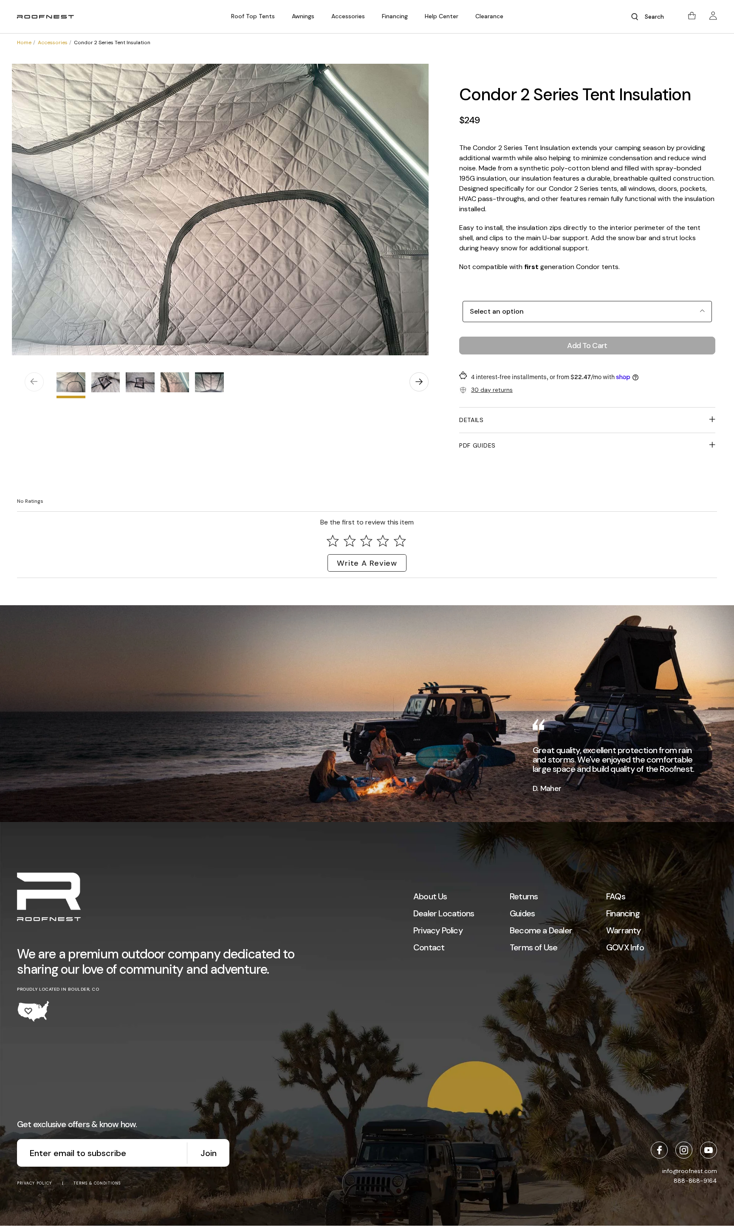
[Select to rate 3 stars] (366, 540)
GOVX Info (625, 947)
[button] (253, 16)
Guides (522, 913)
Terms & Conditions (97, 1183)
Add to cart (587, 345)
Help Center (441, 16)
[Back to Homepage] (49, 897)
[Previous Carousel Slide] (34, 381)
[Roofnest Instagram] (683, 1150)
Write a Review (367, 563)
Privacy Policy (438, 930)
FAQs (615, 896)
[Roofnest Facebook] (659, 1150)
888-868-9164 (695, 1181)
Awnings (303, 16)
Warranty (623, 930)
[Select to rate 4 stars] (383, 540)
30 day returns (492, 390)
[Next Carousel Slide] (419, 381)
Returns (524, 896)
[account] (713, 16)
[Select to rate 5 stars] (399, 540)
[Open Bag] (692, 16)
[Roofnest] (45, 16)
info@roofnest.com (689, 1171)
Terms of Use (533, 947)
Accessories (348, 16)
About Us (430, 896)
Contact (428, 947)
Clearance (489, 16)
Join (208, 1153)
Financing (395, 16)
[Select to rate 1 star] (333, 540)
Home (24, 42)
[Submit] (634, 16)
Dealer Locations (443, 913)
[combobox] (657, 16)
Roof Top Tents (253, 16)
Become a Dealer (541, 930)
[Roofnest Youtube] (708, 1150)
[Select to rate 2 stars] (349, 540)
